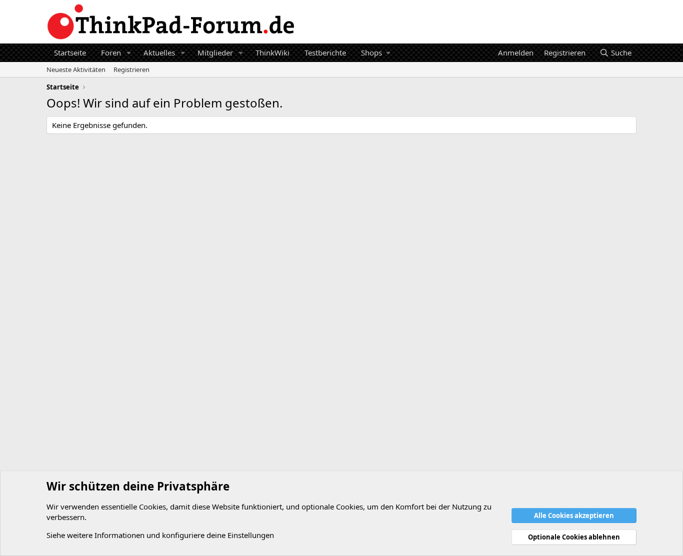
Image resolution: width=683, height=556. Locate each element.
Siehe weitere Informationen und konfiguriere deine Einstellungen (160, 535)
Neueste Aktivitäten (76, 69)
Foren (111, 53)
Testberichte (325, 53)
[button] (129, 53)
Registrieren (132, 69)
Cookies (152, 507)
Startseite (70, 53)
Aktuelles (159, 53)
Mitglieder (215, 53)
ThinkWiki (273, 53)
